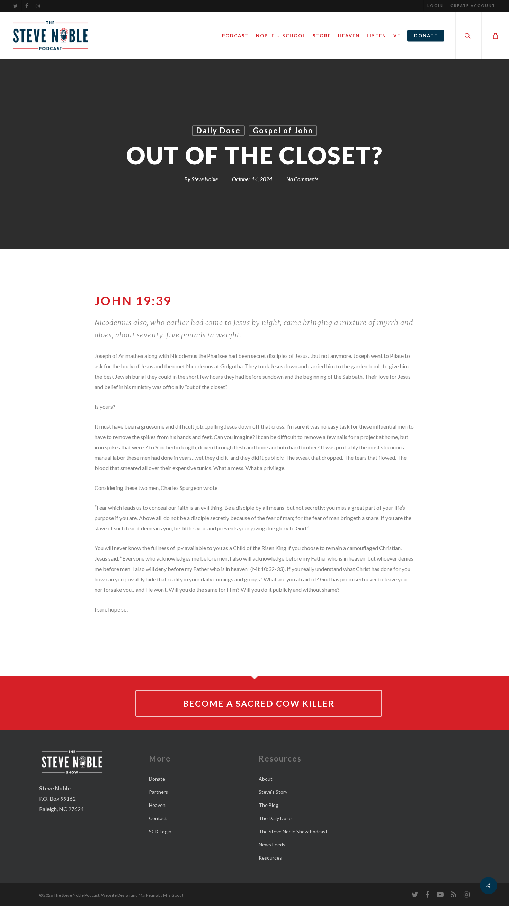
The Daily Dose (275, 818)
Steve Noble (204, 179)
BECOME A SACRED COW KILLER (258, 703)
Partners (158, 792)
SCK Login (160, 831)
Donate (157, 779)
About (266, 779)
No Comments (302, 179)
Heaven (157, 805)
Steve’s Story (273, 792)
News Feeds (272, 844)
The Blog (268, 805)
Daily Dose (218, 130)
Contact (158, 818)
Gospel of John (283, 130)
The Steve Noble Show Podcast (293, 831)
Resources (270, 858)
